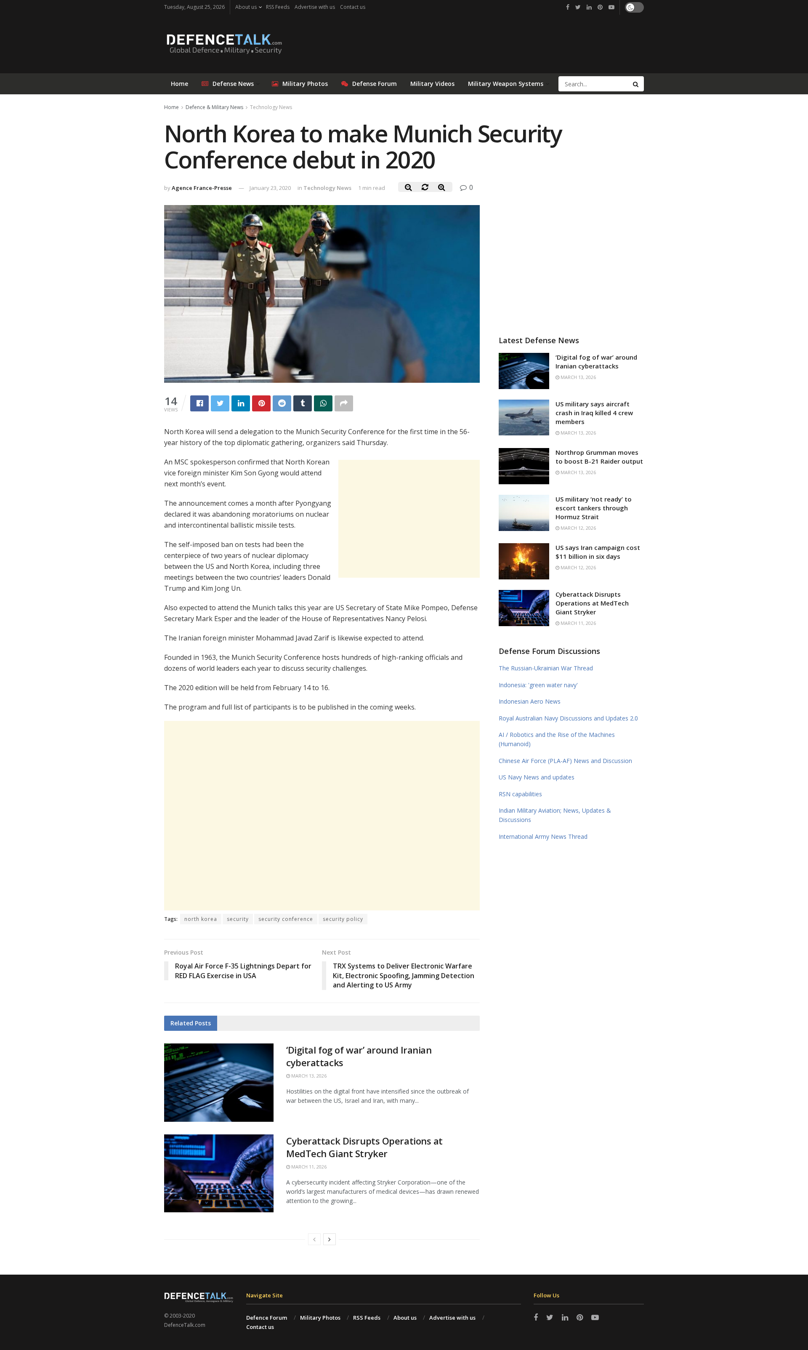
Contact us (352, 7)
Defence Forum (266, 1317)
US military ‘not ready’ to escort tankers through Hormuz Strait (594, 508)
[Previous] (314, 1239)
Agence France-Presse (202, 188)
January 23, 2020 (270, 188)
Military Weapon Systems (505, 84)
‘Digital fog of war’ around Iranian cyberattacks (596, 361)
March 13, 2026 (308, 1076)
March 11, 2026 (308, 1166)
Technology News (271, 107)
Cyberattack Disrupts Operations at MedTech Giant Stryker (364, 1147)
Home (179, 84)
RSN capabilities (520, 794)
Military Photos (305, 84)
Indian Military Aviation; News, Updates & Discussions (555, 815)
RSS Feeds (278, 7)
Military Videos (432, 84)
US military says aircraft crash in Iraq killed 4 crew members (594, 413)
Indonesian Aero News (530, 701)
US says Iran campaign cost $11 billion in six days (598, 551)
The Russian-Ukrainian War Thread (546, 668)
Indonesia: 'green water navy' (538, 685)
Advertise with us (315, 7)
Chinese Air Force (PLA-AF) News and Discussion (565, 761)
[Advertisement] (409, 519)
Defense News (233, 84)
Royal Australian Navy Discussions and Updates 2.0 (568, 718)
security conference (285, 919)
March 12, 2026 (577, 528)
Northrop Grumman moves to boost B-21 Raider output (599, 456)
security (238, 919)
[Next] (329, 1239)
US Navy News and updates (536, 777)
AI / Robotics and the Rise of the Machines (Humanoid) (557, 739)
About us (246, 7)
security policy (343, 919)
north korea (200, 919)
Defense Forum (374, 84)
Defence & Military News (214, 107)
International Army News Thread (543, 836)
